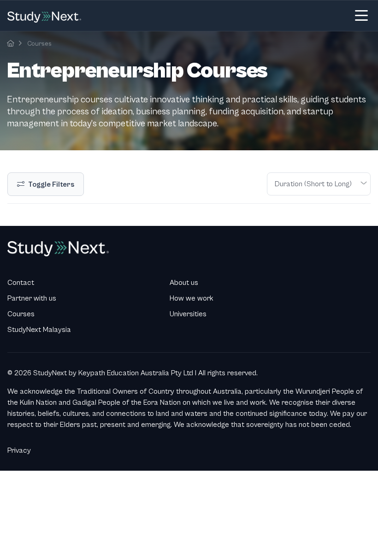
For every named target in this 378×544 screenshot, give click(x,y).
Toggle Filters (51, 184)
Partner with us (31, 298)
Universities (188, 314)
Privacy (19, 450)
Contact (20, 282)
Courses (39, 43)
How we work (191, 298)
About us (184, 282)
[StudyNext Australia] (10, 43)
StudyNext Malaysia (39, 329)
